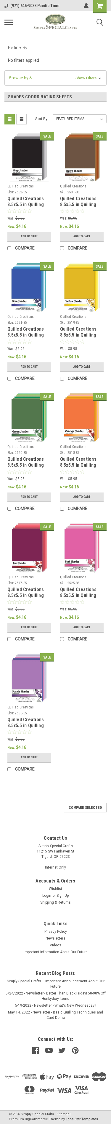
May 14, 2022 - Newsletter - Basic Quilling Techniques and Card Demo (55, 1015)
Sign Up (63, 895)
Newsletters (55, 938)
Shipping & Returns (55, 902)
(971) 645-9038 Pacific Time (34, 5)
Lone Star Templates (82, 1119)
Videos (55, 945)
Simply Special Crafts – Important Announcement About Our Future (55, 984)
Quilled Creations (20, 186)
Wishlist (55, 889)
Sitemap (63, 1114)
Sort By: (41, 118)
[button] (55, 78)
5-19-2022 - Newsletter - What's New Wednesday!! (55, 1005)
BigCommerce (36, 1119)
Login (46, 895)
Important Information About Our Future (56, 952)
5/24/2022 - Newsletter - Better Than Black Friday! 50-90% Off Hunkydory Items (56, 996)
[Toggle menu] (8, 22)
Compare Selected (85, 808)
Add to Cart (29, 236)
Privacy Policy (55, 931)
